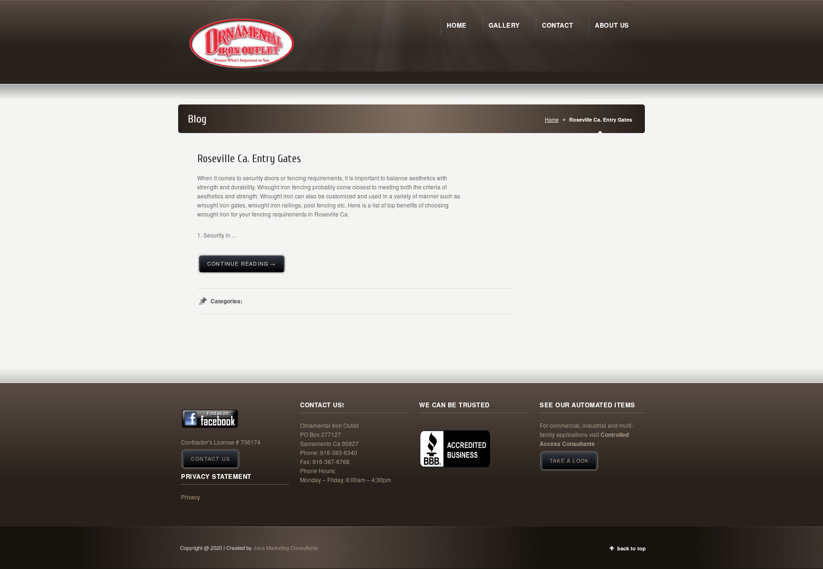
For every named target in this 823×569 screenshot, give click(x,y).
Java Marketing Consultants (285, 547)
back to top (631, 548)
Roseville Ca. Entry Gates (249, 159)
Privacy (190, 497)
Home (552, 119)
